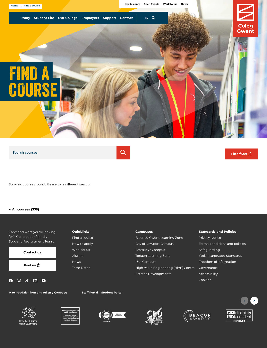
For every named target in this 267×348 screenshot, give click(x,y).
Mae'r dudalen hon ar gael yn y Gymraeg (38, 292)
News (184, 4)
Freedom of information (217, 261)
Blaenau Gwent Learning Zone (159, 237)
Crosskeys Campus (150, 249)
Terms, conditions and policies (222, 243)
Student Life (44, 18)
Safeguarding (209, 249)
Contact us (32, 252)
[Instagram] (19, 281)
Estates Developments (153, 273)
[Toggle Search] (153, 18)
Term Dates (81, 267)
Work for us (170, 4)
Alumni (77, 255)
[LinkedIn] (35, 281)
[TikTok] (27, 281)
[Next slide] (254, 301)
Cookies (205, 280)
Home (14, 5)
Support (109, 18)
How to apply (132, 4)
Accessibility (208, 273)
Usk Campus (145, 261)
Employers (90, 18)
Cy (146, 18)
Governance (208, 267)
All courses (25, 209)
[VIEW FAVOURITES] (240, 342)
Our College (68, 18)
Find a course (32, 5)
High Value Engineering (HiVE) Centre (165, 267)
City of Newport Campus (154, 243)
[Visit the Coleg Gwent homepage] (245, 18)
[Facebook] (11, 281)
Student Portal (111, 292)
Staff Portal (90, 292)
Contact (126, 18)
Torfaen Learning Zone (152, 255)
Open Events (151, 4)
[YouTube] (44, 281)
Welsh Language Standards (220, 255)
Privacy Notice (210, 237)
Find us (30, 265)
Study (25, 18)
